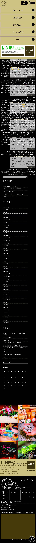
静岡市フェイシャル (23, 154)
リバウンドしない (30, 65)
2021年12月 (7, 271)
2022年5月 (7, 266)
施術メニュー (18, 25)
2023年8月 (7, 245)
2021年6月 (7, 286)
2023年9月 (7, 243)
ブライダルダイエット (8, 82)
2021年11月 (7, 274)
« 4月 (4, 390)
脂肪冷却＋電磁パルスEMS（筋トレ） (25, 62)
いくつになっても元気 (16, 117)
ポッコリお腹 (27, 82)
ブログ (18, 40)
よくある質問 (18, 32)
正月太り (18, 152)
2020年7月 (7, 307)
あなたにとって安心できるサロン (13, 100)
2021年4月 (7, 292)
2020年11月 (7, 299)
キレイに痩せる (15, 63)
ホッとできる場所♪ (9, 191)
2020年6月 (7, 310)
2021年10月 (7, 276)
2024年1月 (7, 235)
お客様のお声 (7, 337)
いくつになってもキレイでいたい (24, 116)
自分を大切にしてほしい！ (11, 196)
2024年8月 (7, 225)
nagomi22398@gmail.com (8, 505)
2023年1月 (7, 258)
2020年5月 (7, 312)
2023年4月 (7, 256)
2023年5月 (7, 253)
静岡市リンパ (31, 154)
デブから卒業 (25, 134)
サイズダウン (23, 63)
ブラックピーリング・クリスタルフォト (14, 342)
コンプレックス (18, 134)
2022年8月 (7, 263)
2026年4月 (7, 207)
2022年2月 (7, 268)
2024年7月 (7, 227)
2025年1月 (7, 214)
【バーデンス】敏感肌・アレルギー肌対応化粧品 (14, 334)
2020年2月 (7, 317)
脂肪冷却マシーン (8, 172)
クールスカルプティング (7, 134)
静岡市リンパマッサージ (28, 174)
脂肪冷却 (27, 152)
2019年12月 (7, 322)
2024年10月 (7, 220)
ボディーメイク (21, 65)
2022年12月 (7, 261)
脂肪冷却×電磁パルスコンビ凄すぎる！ (14, 194)
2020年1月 (7, 320)
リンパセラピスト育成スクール (12, 345)
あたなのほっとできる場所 (8, 116)
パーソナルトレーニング (7, 171)
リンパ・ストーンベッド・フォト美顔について (15, 348)
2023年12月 (7, 238)
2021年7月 (7, 284)
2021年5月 (7, 289)
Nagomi (2, 100)
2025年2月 (7, 212)
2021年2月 (7, 294)
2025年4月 (7, 209)
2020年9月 (7, 302)
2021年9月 (7, 279)
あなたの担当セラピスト (29, 100)
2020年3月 (7, 315)
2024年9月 (7, 222)
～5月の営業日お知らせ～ (10, 186)
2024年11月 (7, 217)
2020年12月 (7, 297)
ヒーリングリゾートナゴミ (10, 65)
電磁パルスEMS (17, 172)
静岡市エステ (13, 154)
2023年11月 (7, 240)
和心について (18, 10)
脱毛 (5, 357)
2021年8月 (7, 281)
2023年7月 (7, 248)
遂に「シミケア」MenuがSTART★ (13, 188)
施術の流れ (18, 18)
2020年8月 (7, 304)
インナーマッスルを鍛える (8, 80)
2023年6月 (7, 250)
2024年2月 (7, 232)
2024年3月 (7, 230)
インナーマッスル (6, 63)
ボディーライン (19, 82)
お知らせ (12, 132)
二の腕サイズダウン (23, 136)
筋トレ (22, 152)
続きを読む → (30, 60)
